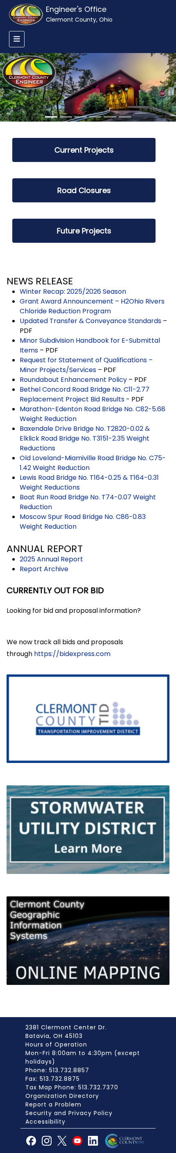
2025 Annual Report (51, 559)
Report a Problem (53, 1104)
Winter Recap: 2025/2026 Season (73, 291)
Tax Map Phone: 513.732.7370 (71, 1087)
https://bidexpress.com (72, 654)
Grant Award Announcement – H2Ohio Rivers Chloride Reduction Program (92, 306)
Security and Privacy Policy (69, 1113)
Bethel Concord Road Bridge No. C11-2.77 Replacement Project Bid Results (84, 394)
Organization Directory (62, 1096)
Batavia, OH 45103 (54, 1036)
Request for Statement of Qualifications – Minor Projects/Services (86, 365)
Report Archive (44, 569)
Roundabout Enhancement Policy (73, 379)
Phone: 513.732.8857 (57, 1070)
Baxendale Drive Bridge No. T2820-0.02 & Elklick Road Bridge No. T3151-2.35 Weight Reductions (85, 438)
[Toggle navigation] (17, 39)
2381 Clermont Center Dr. (66, 1027)
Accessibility (45, 1122)
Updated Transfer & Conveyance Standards (90, 321)
